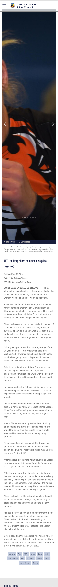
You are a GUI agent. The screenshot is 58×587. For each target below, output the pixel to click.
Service (47, 558)
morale (39, 558)
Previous (4, 124)
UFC (22, 558)
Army (19, 554)
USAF (26, 554)
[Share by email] (12, 266)
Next (53, 124)
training (35, 562)
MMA (46, 554)
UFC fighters (30, 558)
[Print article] (7, 266)
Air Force (12, 554)
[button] (4, 5)
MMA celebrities (13, 558)
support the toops (25, 562)
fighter (40, 554)
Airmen (33, 554)
